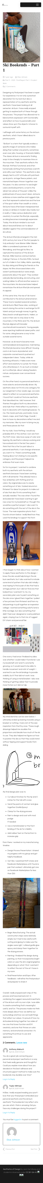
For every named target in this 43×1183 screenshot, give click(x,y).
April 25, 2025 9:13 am (16, 1088)
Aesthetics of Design (12, 1169)
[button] (37, 4)
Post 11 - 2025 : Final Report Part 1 (17, 80)
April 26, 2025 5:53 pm (17, 1052)
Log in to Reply (9, 1079)
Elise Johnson (22, 77)
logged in (18, 1119)
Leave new (21, 1042)
